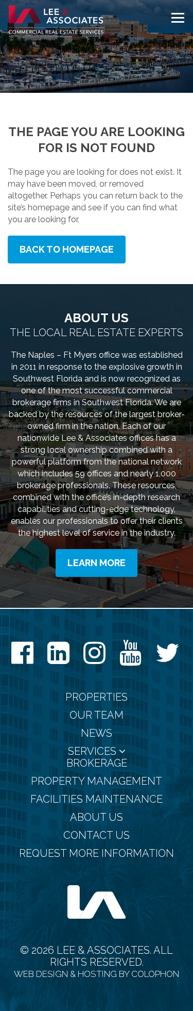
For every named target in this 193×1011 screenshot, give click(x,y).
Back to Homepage (67, 249)
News (96, 733)
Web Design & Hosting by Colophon (96, 974)
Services (93, 751)
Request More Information (96, 853)
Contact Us (96, 835)
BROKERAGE (96, 763)
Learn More (96, 562)
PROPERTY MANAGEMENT (96, 781)
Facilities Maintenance (96, 799)
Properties (96, 697)
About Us (96, 817)
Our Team (96, 715)
